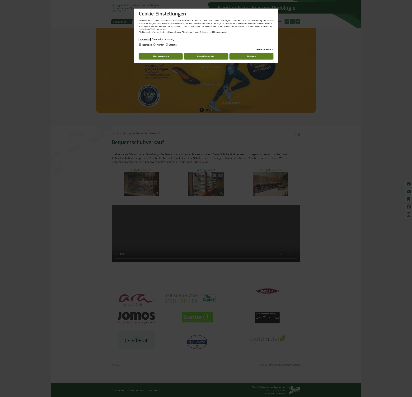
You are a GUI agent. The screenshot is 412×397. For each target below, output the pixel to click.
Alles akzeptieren (161, 56)
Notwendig (147, 45)
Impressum (144, 39)
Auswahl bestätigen (206, 56)
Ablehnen (251, 56)
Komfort (160, 45)
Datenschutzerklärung (163, 39)
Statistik (173, 45)
